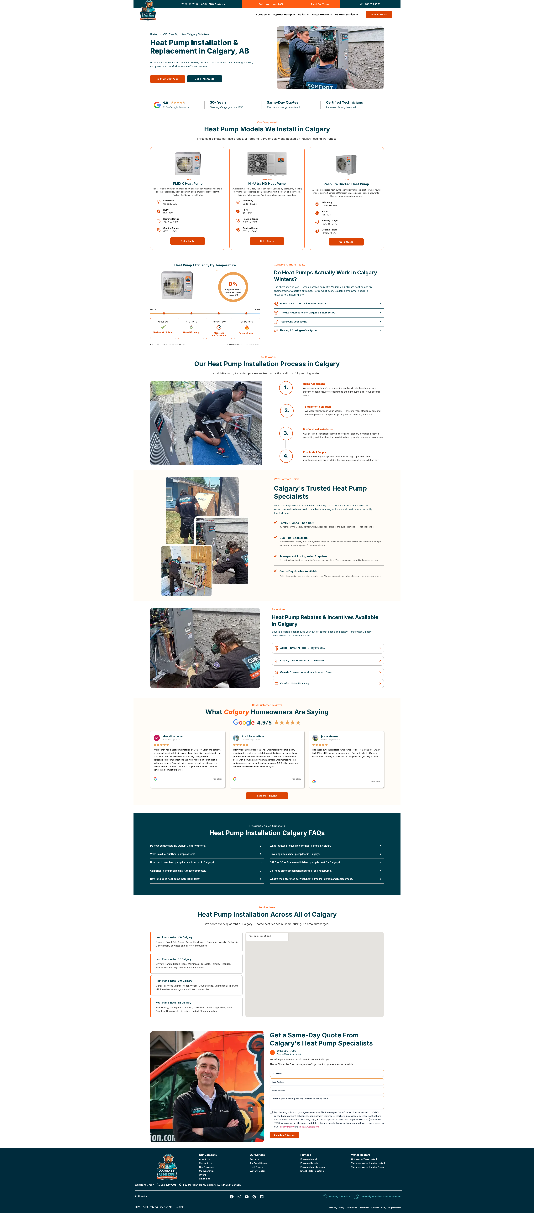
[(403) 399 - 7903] (272, 1052)
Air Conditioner (258, 1163)
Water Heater (320, 14)
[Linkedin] (261, 1196)
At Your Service (345, 14)
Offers (202, 1175)
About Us (204, 1159)
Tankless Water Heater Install (368, 1163)
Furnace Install (308, 1159)
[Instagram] (239, 1196)
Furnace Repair (309, 1163)
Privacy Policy (286, 1126)
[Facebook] (231, 1196)
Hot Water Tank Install (364, 1159)
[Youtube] (246, 1196)
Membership (206, 1171)
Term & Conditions (309, 1126)
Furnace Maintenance (313, 1167)
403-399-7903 (168, 1185)
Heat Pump (256, 1167)
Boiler (302, 14)
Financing (205, 1178)
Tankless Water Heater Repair (368, 1167)
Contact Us (205, 1163)
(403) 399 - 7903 (286, 1051)
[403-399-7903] (158, 1185)
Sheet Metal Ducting (312, 1171)
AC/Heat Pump (282, 14)
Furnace (261, 14)
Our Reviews (206, 1167)
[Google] (254, 1196)
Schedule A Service (284, 1135)
